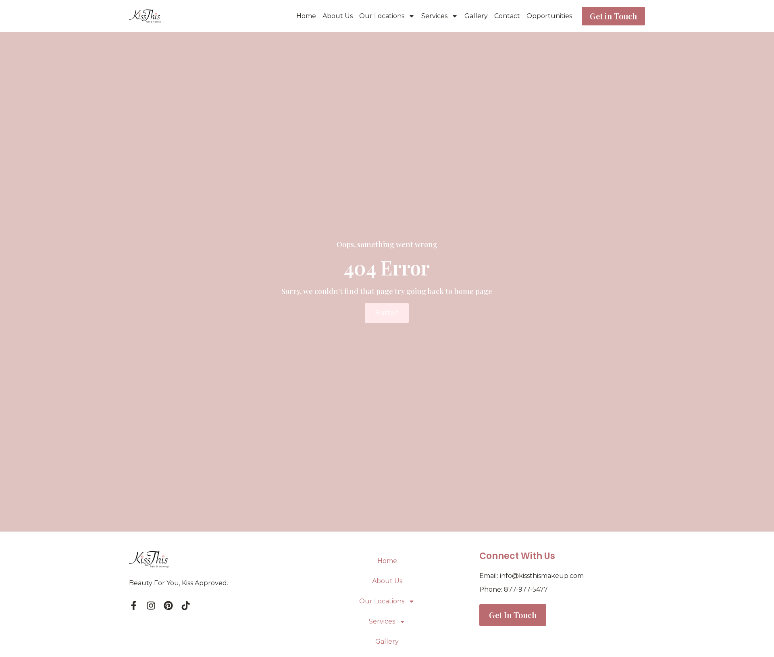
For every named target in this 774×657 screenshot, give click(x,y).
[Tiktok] (185, 605)
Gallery (476, 16)
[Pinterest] (168, 605)
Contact (507, 16)
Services (434, 16)
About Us (337, 16)
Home (306, 16)
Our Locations (381, 16)
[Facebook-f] (133, 605)
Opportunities (549, 16)
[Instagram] (151, 605)
